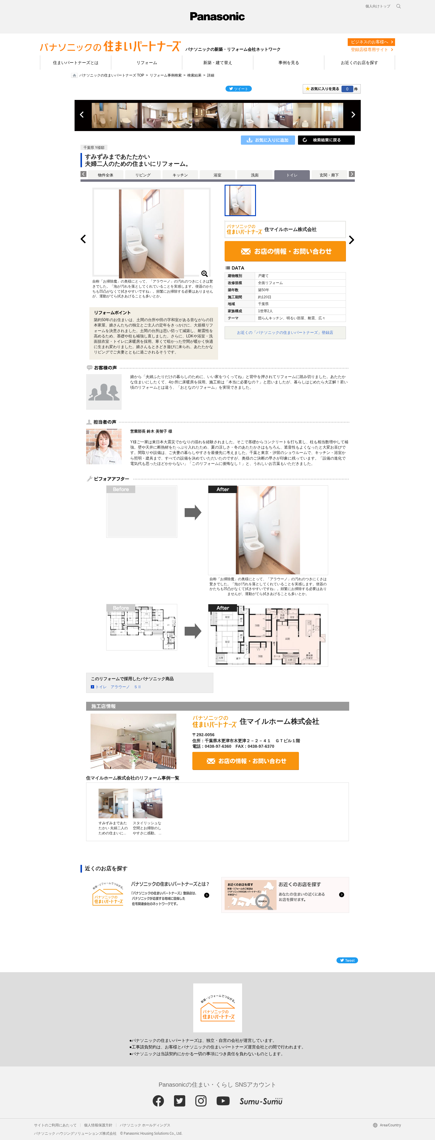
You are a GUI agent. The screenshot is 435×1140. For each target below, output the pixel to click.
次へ (353, 114)
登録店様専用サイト (369, 49)
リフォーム (146, 62)
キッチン (180, 175)
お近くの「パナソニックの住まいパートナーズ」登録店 (285, 332)
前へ (82, 114)
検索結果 (194, 75)
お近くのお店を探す (359, 62)
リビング (143, 175)
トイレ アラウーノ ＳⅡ (118, 687)
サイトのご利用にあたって (55, 1125)
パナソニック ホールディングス (145, 1125)
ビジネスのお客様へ (369, 41)
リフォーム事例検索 (166, 75)
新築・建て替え (217, 62)
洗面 (255, 175)
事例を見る (288, 62)
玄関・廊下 (329, 175)
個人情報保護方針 (98, 1125)
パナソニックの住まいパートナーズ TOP (111, 75)
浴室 (217, 175)
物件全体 (105, 175)
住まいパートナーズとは (76, 62)
